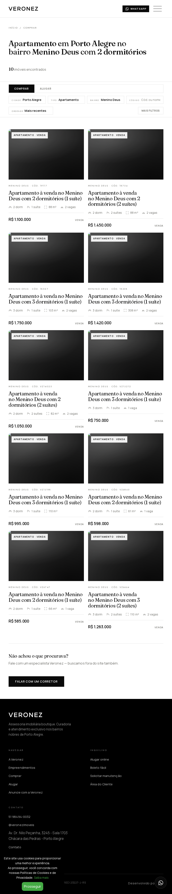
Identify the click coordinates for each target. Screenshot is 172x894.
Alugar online (99, 759)
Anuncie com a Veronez (26, 792)
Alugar (45, 88)
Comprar (21, 88)
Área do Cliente (101, 784)
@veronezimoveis (21, 825)
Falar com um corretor (36, 681)
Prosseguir (32, 886)
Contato (15, 847)
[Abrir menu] (157, 8)
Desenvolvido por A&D (145, 883)
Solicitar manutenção (106, 776)
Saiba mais (41, 878)
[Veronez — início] (23, 9)
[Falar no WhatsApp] (161, 883)
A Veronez (16, 759)
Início (13, 27)
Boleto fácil (98, 767)
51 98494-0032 (19, 817)
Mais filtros (151, 110)
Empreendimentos (22, 767)
